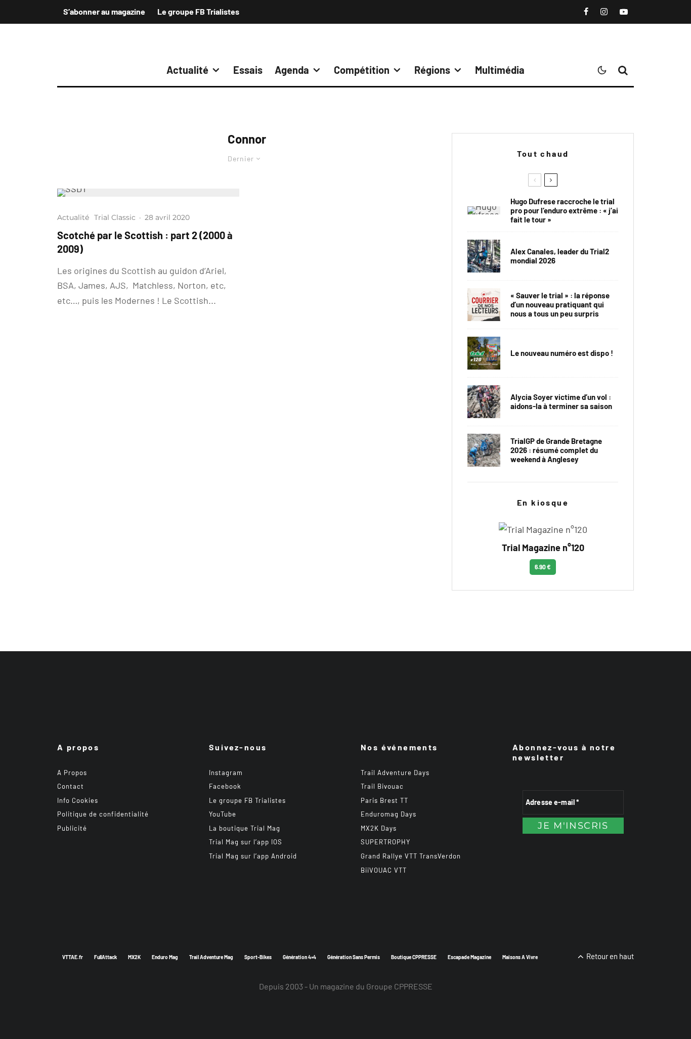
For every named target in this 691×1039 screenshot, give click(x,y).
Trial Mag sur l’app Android (253, 856)
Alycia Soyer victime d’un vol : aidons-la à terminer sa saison (561, 401)
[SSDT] (148, 193)
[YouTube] (624, 12)
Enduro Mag (165, 957)
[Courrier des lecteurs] (483, 304)
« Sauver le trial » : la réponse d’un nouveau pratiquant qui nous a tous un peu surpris (560, 304)
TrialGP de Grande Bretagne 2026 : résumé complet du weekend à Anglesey (556, 450)
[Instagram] (604, 12)
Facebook (225, 786)
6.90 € (543, 566)
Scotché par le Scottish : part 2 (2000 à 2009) (145, 242)
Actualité (187, 70)
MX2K (134, 957)
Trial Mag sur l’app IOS (245, 842)
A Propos (72, 773)
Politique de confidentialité (103, 814)
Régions (432, 70)
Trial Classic (115, 217)
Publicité (72, 828)
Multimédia (500, 70)
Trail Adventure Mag (211, 957)
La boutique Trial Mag (244, 828)
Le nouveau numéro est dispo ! (561, 352)
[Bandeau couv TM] (483, 353)
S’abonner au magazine (104, 11)
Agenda (292, 70)
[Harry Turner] (483, 450)
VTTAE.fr (72, 957)
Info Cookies (77, 800)
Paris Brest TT (384, 800)
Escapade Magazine (469, 957)
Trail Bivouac (382, 786)
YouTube (222, 814)
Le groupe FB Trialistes (198, 11)
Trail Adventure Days (395, 773)
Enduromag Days (388, 814)
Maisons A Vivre (520, 957)
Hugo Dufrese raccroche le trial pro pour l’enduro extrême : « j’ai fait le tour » (564, 210)
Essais (248, 70)
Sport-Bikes (258, 957)
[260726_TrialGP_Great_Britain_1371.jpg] (483, 401)
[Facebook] (586, 12)
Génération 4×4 (299, 957)
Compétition (362, 70)
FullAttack (105, 957)
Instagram (226, 773)
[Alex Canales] (483, 256)
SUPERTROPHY (385, 842)
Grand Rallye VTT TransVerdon (411, 856)
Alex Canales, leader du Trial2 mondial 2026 (559, 256)
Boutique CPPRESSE (414, 957)
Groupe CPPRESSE (399, 986)
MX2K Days (379, 828)
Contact (70, 786)
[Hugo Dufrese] (483, 210)
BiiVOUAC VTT (384, 870)
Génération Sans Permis (353, 957)
